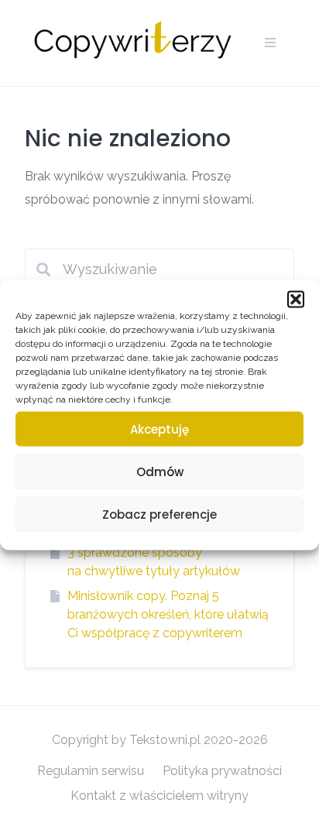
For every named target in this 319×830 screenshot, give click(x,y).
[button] (296, 299)
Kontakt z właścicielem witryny (159, 795)
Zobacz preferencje (159, 514)
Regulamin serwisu (90, 770)
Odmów (160, 471)
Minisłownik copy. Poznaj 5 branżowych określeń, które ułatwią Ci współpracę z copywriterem (168, 614)
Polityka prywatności (222, 770)
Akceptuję (159, 428)
